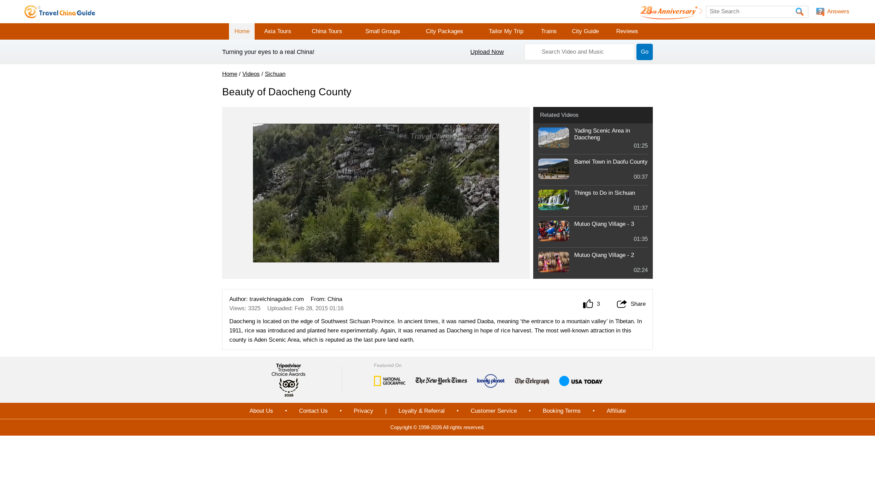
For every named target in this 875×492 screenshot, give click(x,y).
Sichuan (275, 74)
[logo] (60, 11)
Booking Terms (562, 411)
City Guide (585, 31)
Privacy (363, 411)
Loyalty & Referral (422, 411)
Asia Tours (277, 31)
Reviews (627, 31)
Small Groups (382, 31)
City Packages (444, 31)
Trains (549, 31)
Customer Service (494, 411)
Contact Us (313, 411)
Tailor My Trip (506, 31)
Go (644, 52)
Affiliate (616, 411)
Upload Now (487, 52)
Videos (251, 74)
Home (242, 31)
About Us (261, 411)
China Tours (327, 31)
